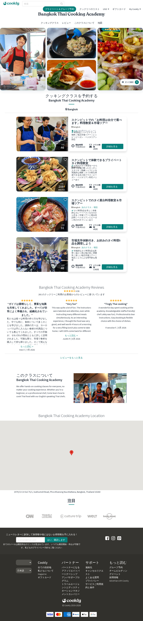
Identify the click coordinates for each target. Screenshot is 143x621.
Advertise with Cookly (119, 580)
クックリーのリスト (89, 9)
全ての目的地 (44, 567)
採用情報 (113, 577)
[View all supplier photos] (22, 59)
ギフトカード (119, 9)
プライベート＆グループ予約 (59, 9)
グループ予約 (116, 567)
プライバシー (92, 580)
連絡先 (88, 567)
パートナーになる (71, 567)
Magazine (42, 574)
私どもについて (45, 570)
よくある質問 (92, 577)
